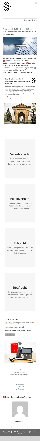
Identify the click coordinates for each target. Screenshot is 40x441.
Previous (27, 20)
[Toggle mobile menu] (36, 3)
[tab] (11, 133)
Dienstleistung (26, 133)
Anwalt (10, 133)
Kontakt (20, 433)
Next (34, 20)
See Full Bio (19, 421)
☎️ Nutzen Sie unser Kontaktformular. (17, 397)
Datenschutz (33, 432)
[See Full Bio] (25, 421)
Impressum (26, 432)
